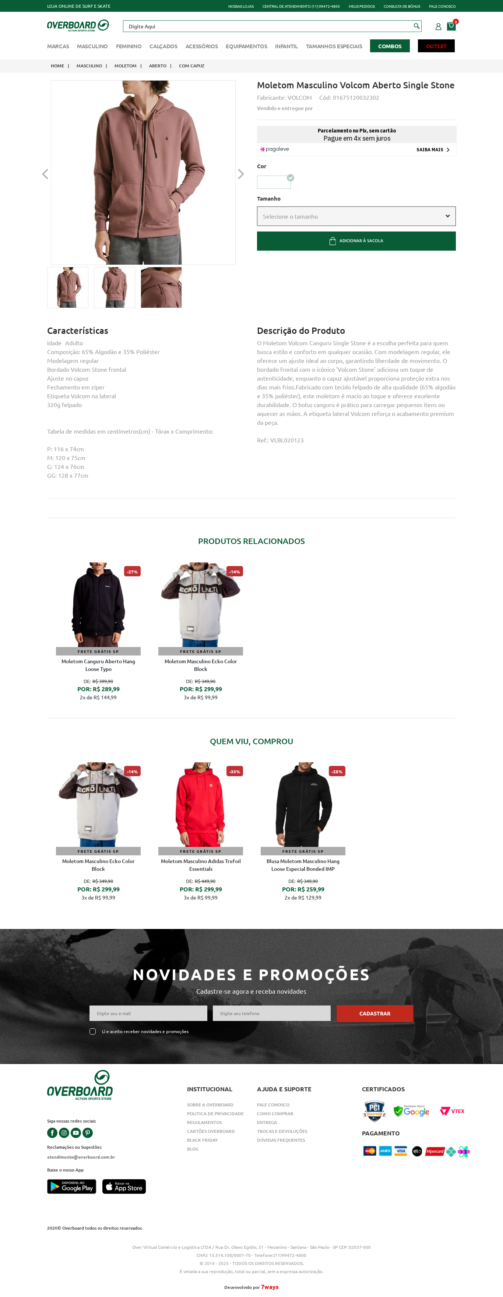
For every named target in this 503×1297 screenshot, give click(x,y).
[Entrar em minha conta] (439, 25)
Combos (390, 46)
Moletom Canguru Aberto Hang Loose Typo (98, 665)
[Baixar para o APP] (74, 1187)
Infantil (286, 46)
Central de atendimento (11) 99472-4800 (301, 6)
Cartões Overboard (211, 1131)
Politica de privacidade (215, 1113)
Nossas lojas (241, 6)
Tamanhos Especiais (334, 46)
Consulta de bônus (402, 6)
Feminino (129, 46)
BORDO (274, 182)
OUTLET (436, 46)
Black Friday (202, 1140)
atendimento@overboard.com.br (81, 1157)
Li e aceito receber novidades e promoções (145, 1031)
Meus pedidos (362, 6)
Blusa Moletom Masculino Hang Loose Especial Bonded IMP (303, 865)
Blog (192, 1149)
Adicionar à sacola (361, 240)
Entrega (267, 1122)
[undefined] (143, 173)
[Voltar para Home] (78, 24)
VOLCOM (300, 97)
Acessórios (202, 46)
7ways (270, 1286)
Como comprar (275, 1113)
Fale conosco (442, 6)
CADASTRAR (374, 1013)
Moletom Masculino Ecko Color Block (201, 665)
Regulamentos (204, 1122)
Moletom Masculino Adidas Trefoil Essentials (201, 865)
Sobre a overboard (210, 1105)
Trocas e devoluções (282, 1131)
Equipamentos (246, 46)
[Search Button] (417, 25)
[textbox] (272, 26)
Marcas (58, 46)
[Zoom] (68, 287)
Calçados (163, 46)
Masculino (92, 46)
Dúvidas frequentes (281, 1140)
